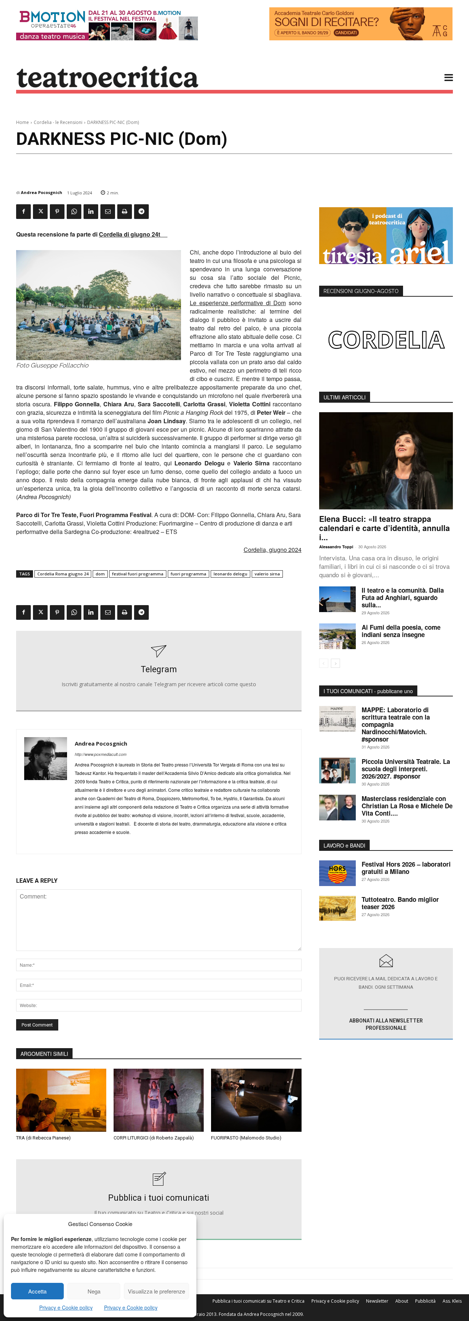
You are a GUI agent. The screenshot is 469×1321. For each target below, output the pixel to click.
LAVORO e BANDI (344, 845)
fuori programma (188, 574)
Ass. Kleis (452, 1301)
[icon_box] (159, 671)
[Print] (124, 211)
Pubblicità (425, 1301)
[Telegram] (141, 211)
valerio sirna (267, 574)
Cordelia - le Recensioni (58, 122)
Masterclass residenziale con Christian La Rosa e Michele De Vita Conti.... (407, 805)
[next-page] (335, 663)
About (401, 1301)
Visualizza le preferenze (156, 1291)
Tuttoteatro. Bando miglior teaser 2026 (400, 903)
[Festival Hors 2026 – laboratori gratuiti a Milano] (337, 873)
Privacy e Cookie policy (66, 1307)
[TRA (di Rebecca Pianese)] (61, 1100)
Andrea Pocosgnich (41, 192)
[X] (40, 211)
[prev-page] (323, 663)
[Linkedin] (91, 211)
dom (100, 574)
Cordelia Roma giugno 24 (62, 574)
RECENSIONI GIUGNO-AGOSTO (361, 291)
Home (22, 122)
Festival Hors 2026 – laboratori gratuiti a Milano (406, 868)
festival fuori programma (137, 574)
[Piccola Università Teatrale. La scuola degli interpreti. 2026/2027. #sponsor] (337, 770)
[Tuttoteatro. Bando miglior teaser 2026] (337, 908)
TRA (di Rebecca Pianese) (43, 1138)
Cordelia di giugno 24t (133, 234)
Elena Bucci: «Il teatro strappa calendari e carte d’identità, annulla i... (384, 527)
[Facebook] (23, 211)
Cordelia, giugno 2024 (273, 549)
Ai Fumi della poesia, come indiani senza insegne (401, 631)
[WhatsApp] (74, 211)
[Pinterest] (57, 211)
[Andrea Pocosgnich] (45, 791)
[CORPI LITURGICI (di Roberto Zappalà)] (159, 1100)
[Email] (107, 211)
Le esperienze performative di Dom (238, 303)
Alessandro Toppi (336, 546)
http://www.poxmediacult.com (100, 754)
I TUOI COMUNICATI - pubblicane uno (368, 691)
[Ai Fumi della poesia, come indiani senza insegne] (337, 636)
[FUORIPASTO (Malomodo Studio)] (256, 1100)
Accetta (37, 1291)
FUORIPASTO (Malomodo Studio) (246, 1138)
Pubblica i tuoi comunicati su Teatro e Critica (258, 1301)
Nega (94, 1291)
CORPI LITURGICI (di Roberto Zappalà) (154, 1138)
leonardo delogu (230, 574)
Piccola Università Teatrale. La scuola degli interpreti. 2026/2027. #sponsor (406, 768)
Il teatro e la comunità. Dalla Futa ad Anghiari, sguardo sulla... (403, 597)
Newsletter (377, 1301)
